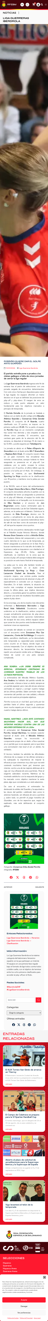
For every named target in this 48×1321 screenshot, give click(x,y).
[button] (44, 1277)
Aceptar (24, 1300)
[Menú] (46, 4)
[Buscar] (38, 1000)
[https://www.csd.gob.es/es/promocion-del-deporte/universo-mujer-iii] (28, 1247)
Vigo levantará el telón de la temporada (19, 1205)
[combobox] (21, 1000)
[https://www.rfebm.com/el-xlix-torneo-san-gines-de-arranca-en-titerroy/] (24, 1055)
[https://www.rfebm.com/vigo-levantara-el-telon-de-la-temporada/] (24, 1190)
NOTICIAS (9, 12)
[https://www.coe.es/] (39, 1248)
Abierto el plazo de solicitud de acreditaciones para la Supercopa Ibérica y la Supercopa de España (21, 1162)
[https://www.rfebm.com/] (4, 4)
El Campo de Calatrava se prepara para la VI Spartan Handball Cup (22, 1115)
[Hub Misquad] (38, 4)
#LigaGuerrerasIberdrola (18, 989)
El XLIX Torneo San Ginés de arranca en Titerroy (23, 1070)
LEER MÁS (8, 1084)
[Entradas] (22, 4)
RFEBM (11, 4)
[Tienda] (27, 4)
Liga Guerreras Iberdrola (16, 20)
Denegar (24, 1306)
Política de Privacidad (26, 1318)
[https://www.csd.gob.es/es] (12, 1248)
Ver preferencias (24, 1313)
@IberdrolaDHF (14, 987)
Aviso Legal (37, 1318)
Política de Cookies (13, 1318)
